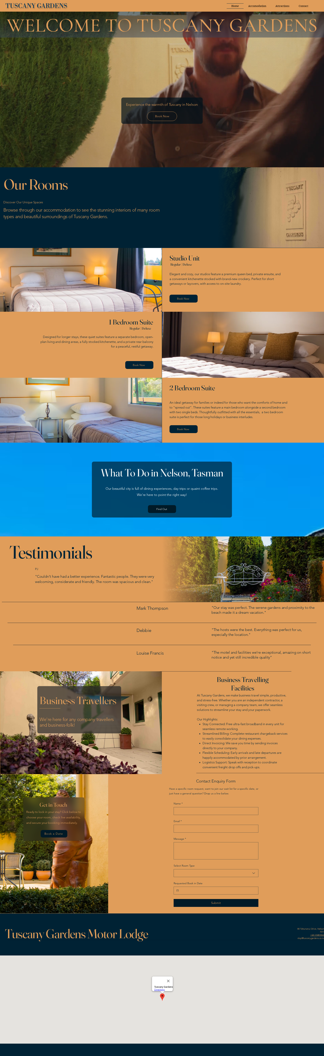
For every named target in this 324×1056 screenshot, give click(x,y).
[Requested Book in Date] (177, 890)
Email (178, 821)
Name (178, 803)
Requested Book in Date (188, 883)
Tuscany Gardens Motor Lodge (76, 933)
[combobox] (216, 873)
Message (180, 838)
